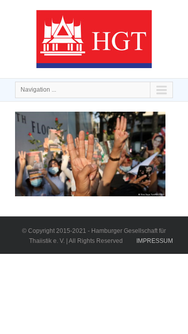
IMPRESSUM (154, 240)
